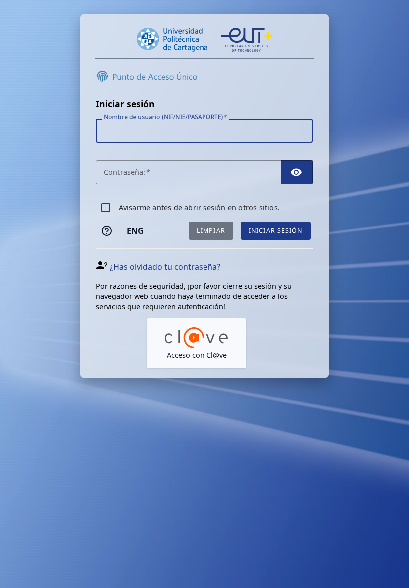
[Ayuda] (107, 231)
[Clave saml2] (196, 343)
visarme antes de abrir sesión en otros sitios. (199, 207)
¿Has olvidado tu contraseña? (165, 266)
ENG (135, 230)
